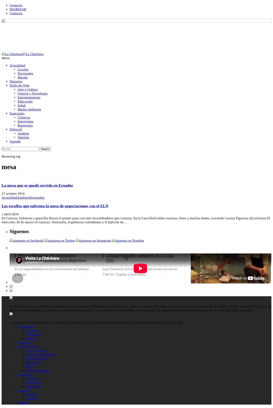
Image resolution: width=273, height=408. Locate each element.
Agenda (15, 141)
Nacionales (25, 73)
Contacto (16, 5)
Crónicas (24, 117)
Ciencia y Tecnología (33, 93)
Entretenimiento (29, 97)
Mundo (23, 77)
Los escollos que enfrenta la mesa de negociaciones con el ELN (55, 206)
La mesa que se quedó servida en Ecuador (37, 185)
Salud (22, 105)
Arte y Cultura (28, 89)
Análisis (23, 133)
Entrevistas (25, 121)
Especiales (17, 113)
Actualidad (17, 65)
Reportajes (25, 125)
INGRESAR (18, 9)
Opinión (23, 137)
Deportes (16, 81)
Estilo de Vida (19, 85)
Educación (25, 101)
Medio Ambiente (29, 109)
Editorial (16, 129)
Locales (23, 69)
